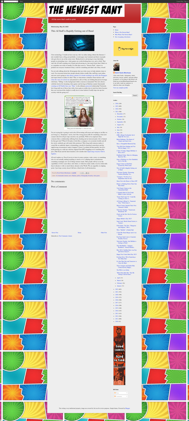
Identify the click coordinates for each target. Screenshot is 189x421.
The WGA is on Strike (123, 270)
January (119, 286)
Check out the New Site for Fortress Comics (127, 215)
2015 (117, 308)
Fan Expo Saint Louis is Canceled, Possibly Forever (126, 238)
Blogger (127, 408)
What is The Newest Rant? (122, 32)
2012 (117, 316)
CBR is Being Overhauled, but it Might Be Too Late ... (126, 136)
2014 (117, 311)
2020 (117, 295)
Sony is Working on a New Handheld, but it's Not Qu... (127, 160)
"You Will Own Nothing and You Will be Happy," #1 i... (126, 147)
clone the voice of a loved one (60, 80)
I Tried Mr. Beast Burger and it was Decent (126, 233)
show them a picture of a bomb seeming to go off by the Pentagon (86, 75)
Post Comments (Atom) (65, 236)
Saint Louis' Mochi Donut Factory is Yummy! (127, 222)
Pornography (84, 175)
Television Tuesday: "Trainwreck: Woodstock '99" (126, 210)
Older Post (104, 232)
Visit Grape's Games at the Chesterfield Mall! (124, 189)
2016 (117, 305)
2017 (117, 303)
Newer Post (55, 232)
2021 (117, 292)
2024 (117, 109)
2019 (117, 297)
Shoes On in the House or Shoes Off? (127, 181)
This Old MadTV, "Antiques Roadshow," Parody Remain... (126, 246)
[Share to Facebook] (87, 173)
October (119, 119)
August (119, 125)
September (120, 122)
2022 (117, 289)
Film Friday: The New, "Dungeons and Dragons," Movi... (126, 226)
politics (79, 175)
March (119, 280)
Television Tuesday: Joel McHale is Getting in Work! (126, 242)
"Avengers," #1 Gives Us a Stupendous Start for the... (125, 177)
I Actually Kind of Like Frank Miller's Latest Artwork (125, 193)
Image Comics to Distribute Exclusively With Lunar (124, 164)
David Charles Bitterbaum (123, 73)
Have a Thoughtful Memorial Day (126, 144)
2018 (117, 300)
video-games (96, 175)
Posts (117, 393)
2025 (117, 106)
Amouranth (61, 175)
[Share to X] (85, 173)
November (120, 116)
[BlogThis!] (83, 173)
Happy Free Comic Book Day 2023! (127, 254)
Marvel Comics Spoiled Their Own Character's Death (126, 206)
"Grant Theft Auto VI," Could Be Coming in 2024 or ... (126, 197)
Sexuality (90, 175)
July (118, 127)
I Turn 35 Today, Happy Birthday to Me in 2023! (127, 151)
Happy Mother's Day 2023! (124, 219)
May (118, 133)
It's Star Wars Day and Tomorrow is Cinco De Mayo (127, 262)
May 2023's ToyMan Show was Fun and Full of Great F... (127, 251)
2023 (117, 111)
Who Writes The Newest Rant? (123, 34)
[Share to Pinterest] (88, 173)
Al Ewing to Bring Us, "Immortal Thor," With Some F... (126, 202)
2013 (117, 313)
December (120, 114)
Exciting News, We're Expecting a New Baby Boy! (126, 258)
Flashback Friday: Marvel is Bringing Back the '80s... (127, 156)
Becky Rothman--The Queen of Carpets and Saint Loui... (125, 140)
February (119, 283)
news (70, 175)
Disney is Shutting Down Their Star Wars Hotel (127, 184)
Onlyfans (74, 175)
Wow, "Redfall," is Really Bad (125, 230)
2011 (117, 319)
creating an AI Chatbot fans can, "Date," (63, 86)
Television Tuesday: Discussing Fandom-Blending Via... (125, 173)
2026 (117, 103)
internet (66, 175)
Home (79, 232)
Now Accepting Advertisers (122, 37)
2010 (117, 321)
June (118, 130)
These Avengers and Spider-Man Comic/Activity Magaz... (126, 266)
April (118, 278)
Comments (119, 396)
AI (56, 175)
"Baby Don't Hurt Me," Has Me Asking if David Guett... (125, 273)
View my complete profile (120, 88)
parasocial (88, 86)
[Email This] (81, 173)
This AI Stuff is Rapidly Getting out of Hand (127, 169)
